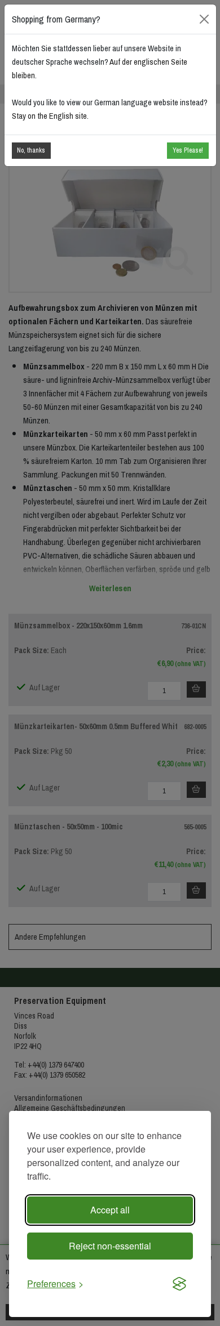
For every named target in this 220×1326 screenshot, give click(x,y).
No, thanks (31, 150)
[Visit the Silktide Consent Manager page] (179, 1283)
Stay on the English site (49, 116)
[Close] (204, 19)
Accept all (110, 1209)
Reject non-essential (110, 1245)
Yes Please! (188, 150)
